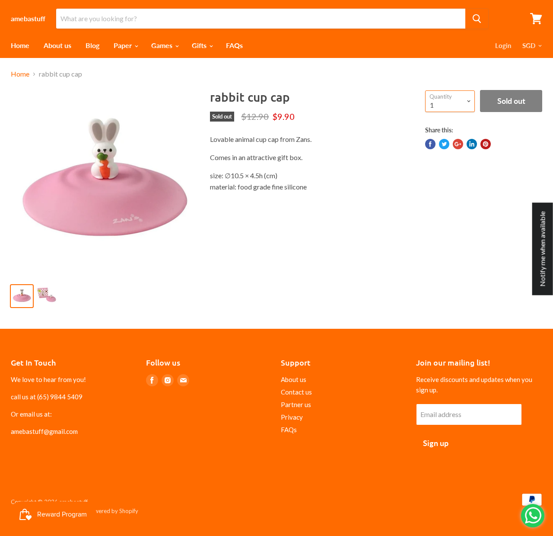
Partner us (296, 404)
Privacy (292, 417)
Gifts (200, 45)
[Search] (476, 19)
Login (503, 45)
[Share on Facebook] (430, 144)
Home (20, 45)
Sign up (435, 443)
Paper (123, 45)
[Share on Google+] (458, 144)
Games (162, 45)
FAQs (234, 45)
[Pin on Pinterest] (485, 144)
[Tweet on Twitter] (444, 144)
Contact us (296, 392)
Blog (92, 45)
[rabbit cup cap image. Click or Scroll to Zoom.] (104, 183)
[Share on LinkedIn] (472, 144)
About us (57, 45)
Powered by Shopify (112, 510)
